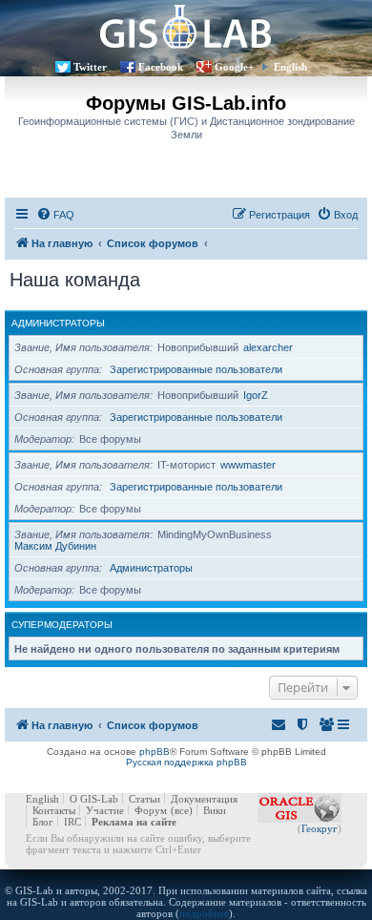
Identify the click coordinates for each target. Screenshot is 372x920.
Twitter (90, 67)
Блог (42, 821)
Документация (204, 799)
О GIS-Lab (94, 799)
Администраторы (58, 323)
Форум (150, 810)
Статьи (144, 799)
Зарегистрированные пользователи (196, 369)
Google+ (234, 67)
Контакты (53, 810)
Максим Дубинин (55, 546)
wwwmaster (248, 464)
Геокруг (319, 828)
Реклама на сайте (134, 821)
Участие (105, 810)
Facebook (160, 67)
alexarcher (268, 347)
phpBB (154, 751)
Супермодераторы (62, 624)
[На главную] (186, 26)
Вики (214, 810)
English (290, 67)
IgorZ (255, 395)
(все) (182, 810)
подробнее (204, 913)
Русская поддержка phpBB (186, 762)
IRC (72, 821)
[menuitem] (55, 214)
